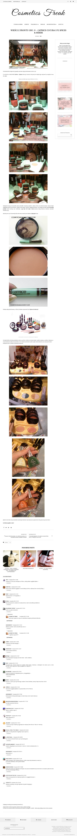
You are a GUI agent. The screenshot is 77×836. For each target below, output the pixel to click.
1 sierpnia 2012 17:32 (23, 701)
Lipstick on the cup (11, 775)
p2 (10, 542)
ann (7, 663)
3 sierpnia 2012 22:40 (16, 782)
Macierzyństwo (51, 24)
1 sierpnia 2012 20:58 (18, 737)
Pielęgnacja (34, 24)
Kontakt (24, 1)
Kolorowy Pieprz (10, 608)
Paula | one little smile (12, 730)
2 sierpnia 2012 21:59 (21, 775)
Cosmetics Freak (13, 616)
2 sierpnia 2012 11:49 (17, 758)
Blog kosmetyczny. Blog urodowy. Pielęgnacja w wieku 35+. (20, 834)
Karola (8, 687)
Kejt (7, 579)
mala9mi (8, 722)
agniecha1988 (9, 767)
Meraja (7, 656)
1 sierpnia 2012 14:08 (14, 641)
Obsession (8, 648)
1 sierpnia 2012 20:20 (24, 730)
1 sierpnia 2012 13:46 (13, 579)
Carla (7, 601)
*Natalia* (8, 715)
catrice (6, 542)
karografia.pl (72, 834)
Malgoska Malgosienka (12, 701)
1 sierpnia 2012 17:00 (17, 694)
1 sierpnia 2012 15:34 (16, 671)
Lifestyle (60, 24)
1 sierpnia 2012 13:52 (20, 608)
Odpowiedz (9, 583)
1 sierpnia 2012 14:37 (14, 656)
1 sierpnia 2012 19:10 (15, 722)
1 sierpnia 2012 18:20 (19, 708)
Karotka (8, 586)
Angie (7, 679)
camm (7, 641)
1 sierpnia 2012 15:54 (15, 687)
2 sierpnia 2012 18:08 (18, 767)
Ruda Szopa (9, 758)
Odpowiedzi (10, 614)
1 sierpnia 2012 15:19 (13, 663)
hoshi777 (8, 782)
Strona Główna (7, 1)
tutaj (32, 74)
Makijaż (43, 24)
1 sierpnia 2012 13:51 (13, 594)
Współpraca (16, 1)
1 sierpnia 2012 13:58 (24, 616)
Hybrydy (26, 24)
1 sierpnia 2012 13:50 (15, 586)
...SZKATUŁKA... (9, 737)
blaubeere (8, 671)
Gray (7, 594)
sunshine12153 (10, 708)
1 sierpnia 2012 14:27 (16, 648)
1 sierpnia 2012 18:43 (16, 715)
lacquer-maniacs (10, 744)
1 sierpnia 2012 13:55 (17, 625)
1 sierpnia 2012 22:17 (20, 744)
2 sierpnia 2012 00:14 (17, 751)
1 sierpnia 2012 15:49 (14, 679)
